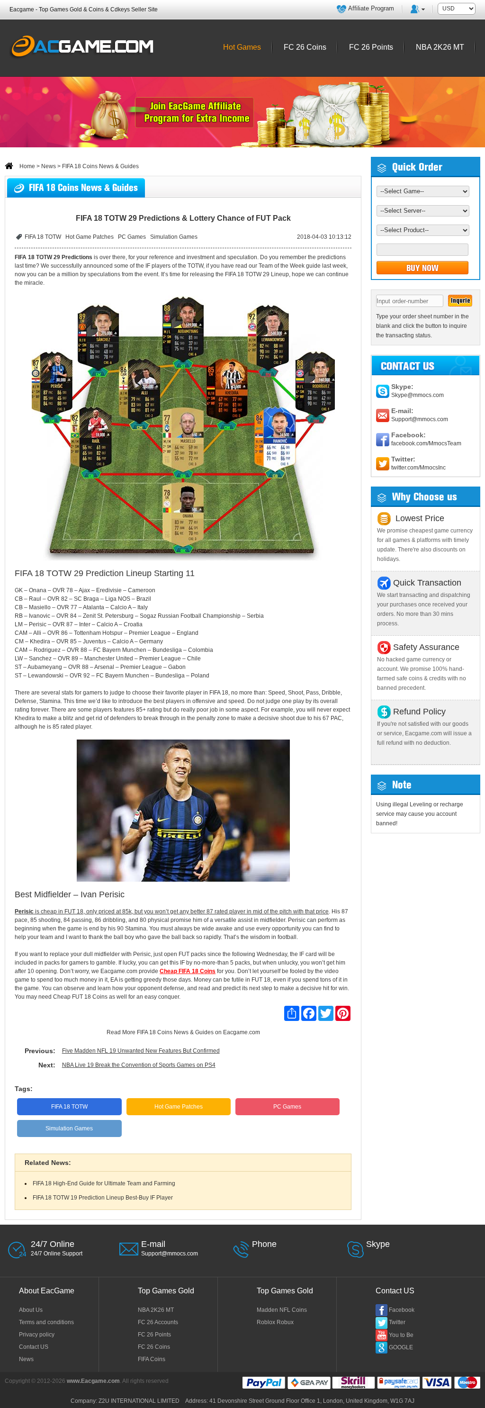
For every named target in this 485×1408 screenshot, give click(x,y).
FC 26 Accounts (158, 1322)
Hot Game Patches (89, 237)
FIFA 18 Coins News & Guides (175, 1032)
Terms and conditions (46, 1322)
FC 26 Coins (154, 1347)
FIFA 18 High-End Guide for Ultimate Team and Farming (104, 1183)
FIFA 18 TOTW (43, 237)
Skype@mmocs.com (417, 395)
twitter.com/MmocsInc (418, 467)
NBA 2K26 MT (156, 1310)
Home (26, 166)
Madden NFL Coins (282, 1310)
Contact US (33, 1347)
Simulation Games (174, 237)
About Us (31, 1310)
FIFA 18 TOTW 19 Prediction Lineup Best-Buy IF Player (103, 1197)
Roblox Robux (275, 1322)
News (48, 166)
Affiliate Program (371, 8)
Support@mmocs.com (419, 419)
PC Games (132, 237)
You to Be (401, 1335)
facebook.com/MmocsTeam (426, 443)
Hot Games (242, 47)
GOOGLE (401, 1347)
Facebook (401, 1310)
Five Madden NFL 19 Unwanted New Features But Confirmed (141, 1050)
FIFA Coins (151, 1359)
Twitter (397, 1322)
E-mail (153, 1244)
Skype (378, 1244)
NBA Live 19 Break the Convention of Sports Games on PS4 (139, 1065)
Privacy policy (36, 1334)
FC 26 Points (154, 1334)
